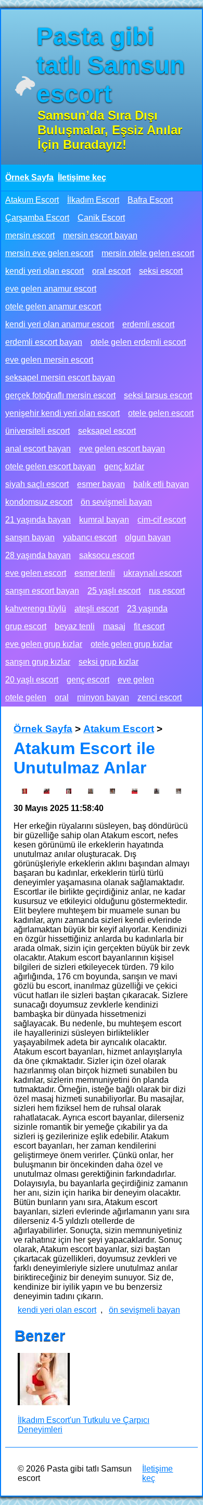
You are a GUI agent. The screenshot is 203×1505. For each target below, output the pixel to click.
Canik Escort (101, 217)
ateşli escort (96, 608)
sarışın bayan (30, 537)
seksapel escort (107, 430)
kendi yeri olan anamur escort (59, 324)
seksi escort (161, 271)
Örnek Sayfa (29, 177)
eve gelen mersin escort (49, 359)
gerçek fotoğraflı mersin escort (60, 395)
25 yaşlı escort (114, 590)
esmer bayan (101, 484)
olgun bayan (148, 537)
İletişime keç (82, 177)
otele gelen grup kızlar (131, 644)
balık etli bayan (161, 484)
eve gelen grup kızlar (43, 644)
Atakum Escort (32, 199)
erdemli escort (148, 324)
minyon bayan (103, 697)
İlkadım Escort (93, 199)
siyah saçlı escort (37, 484)
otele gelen (25, 697)
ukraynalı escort (152, 573)
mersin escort (30, 235)
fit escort (149, 626)
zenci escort (159, 697)
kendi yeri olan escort (44, 271)
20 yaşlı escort (31, 679)
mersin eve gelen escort (49, 253)
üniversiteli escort (37, 430)
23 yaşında (147, 608)
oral (62, 697)
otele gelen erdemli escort (138, 342)
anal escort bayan (38, 448)
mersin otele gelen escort (148, 253)
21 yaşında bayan (38, 519)
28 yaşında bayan (38, 555)
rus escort (167, 590)
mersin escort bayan (100, 235)
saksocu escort (106, 555)
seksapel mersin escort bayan (60, 377)
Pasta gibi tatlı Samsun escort (110, 65)
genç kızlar (124, 466)
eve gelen (136, 679)
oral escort (111, 271)
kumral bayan (104, 519)
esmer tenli (94, 573)
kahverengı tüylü (35, 608)
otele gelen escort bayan (50, 466)
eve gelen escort (35, 573)
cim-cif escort (161, 519)
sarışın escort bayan (42, 590)
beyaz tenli (75, 626)
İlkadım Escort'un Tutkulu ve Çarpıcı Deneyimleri (83, 1425)
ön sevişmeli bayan (116, 501)
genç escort (88, 679)
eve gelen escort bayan (122, 448)
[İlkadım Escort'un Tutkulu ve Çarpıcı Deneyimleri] (44, 1380)
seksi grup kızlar (108, 661)
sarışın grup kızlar (37, 661)
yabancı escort (90, 537)
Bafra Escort (150, 199)
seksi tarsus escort (158, 395)
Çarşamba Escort (37, 217)
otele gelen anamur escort (53, 306)
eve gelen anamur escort (50, 288)
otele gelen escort (161, 413)
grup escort (25, 626)
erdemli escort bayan (43, 342)
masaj (114, 626)
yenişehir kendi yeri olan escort (62, 413)
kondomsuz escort (38, 501)
